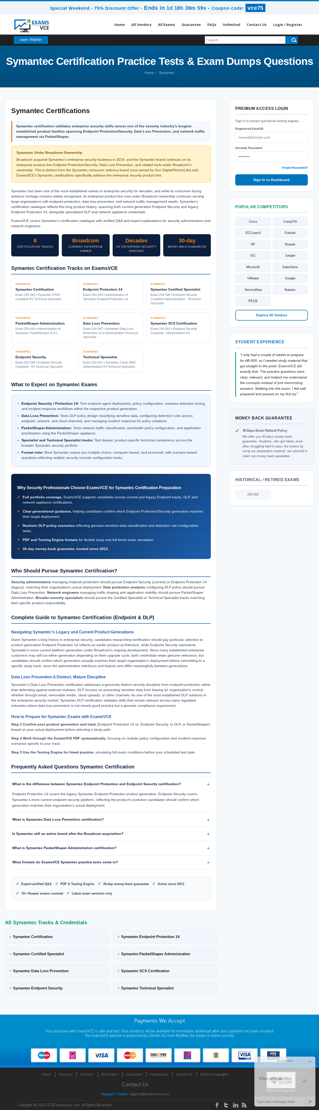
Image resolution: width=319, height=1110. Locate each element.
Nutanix (290, 290)
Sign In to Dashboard (271, 180)
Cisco (253, 221)
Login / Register (287, 24)
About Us (65, 1074)
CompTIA (290, 221)
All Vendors (141, 24)
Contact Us (257, 24)
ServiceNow (253, 290)
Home (119, 24)
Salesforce (290, 267)
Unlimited (231, 24)
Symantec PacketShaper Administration (154, 954)
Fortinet (290, 233)
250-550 (253, 494)
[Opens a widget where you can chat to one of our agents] (284, 1081)
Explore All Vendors (271, 315)
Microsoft (253, 267)
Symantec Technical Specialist (146, 988)
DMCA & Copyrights (214, 1074)
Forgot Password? (295, 168)
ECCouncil (253, 233)
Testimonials (159, 1074)
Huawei (290, 244)
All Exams (166, 24)
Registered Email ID (249, 129)
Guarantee (191, 24)
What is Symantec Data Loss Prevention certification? (58, 819)
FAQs (211, 24)
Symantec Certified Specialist (37, 954)
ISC (253, 255)
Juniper (290, 255)
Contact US (184, 1074)
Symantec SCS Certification (143, 971)
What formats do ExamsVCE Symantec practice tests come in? (65, 862)
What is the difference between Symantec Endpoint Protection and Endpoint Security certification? (96, 784)
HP (253, 244)
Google (290, 278)
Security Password (248, 148)
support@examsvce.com (149, 1094)
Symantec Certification (31, 936)
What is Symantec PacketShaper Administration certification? (64, 848)
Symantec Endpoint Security (36, 988)
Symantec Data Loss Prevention (39, 971)
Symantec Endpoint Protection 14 (148, 936)
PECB (252, 301)
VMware (253, 278)
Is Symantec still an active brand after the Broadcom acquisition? (68, 834)
